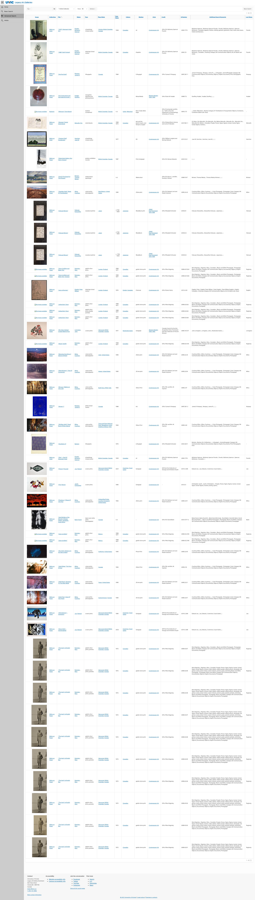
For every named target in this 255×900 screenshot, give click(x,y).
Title (63, 17)
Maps (91, 885)
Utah (99, 355)
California (101, 551)
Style (154, 17)
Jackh (76, 484)
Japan (100, 211)
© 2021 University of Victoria (128, 897)
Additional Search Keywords (217, 17)
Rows (79, 9)
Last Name (249, 17)
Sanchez (77, 138)
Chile (110, 427)
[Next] (251, 13)
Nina (76, 270)
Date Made (117, 17)
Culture (128, 17)
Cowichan (125, 468)
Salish (124, 111)
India (110, 388)
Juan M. (77, 140)
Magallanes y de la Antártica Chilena (105, 426)
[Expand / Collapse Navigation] (2, 2)
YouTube (76, 883)
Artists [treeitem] (6, 20)
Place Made (101, 17)
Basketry (51, 111)
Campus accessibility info (57, 881)
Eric (81, 123)
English (125, 290)
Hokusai (77, 210)
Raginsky (77, 268)
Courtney (77, 193)
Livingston (77, 330)
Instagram (76, 885)
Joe (76, 469)
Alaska (100, 371)
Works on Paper (51, 52)
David (79, 519)
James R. (77, 75)
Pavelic (77, 28)
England (105, 269)
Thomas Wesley (77, 178)
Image (37, 17)
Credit (163, 17)
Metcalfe (77, 123)
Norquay (77, 73)
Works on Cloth (51, 30)
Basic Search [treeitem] (8, 11)
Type (86, 17)
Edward (79, 469)
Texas (100, 582)
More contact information (34, 895)
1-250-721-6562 (32, 891)
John (76, 331)
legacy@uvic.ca (31, 889)
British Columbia (107, 29)
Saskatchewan (102, 598)
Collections (52, 17)
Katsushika (78, 211)
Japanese (125, 211)
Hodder (77, 95)
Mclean (77, 176)
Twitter (75, 881)
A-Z (91, 881)
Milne (76, 191)
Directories (93, 883)
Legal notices (141, 897)
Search (92, 879)
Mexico (100, 534)
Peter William (78, 290)
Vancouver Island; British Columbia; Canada (105, 468)
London (100, 269)
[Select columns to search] (29, 8)
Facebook (76, 879)
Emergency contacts (151, 897)
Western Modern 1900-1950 (153, 96)
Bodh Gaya (101, 388)
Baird (76, 519)
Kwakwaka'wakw (128, 330)
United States (105, 355)
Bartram (77, 444)
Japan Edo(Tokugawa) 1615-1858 (153, 210)
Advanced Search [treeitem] (10, 16)
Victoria (100, 29)
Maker (79, 17)
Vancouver (101, 330)
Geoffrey (77, 97)
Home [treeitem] (6, 7)
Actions (92, 9)
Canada (100, 31)
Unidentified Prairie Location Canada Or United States (104, 501)
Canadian (125, 30)
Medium (141, 17)
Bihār (106, 388)
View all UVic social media (77, 888)
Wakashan (130, 111)
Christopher (78, 485)
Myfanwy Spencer (77, 31)
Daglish (77, 289)
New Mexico (101, 191)
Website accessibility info (57, 879)
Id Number (184, 17)
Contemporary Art (154, 30)
